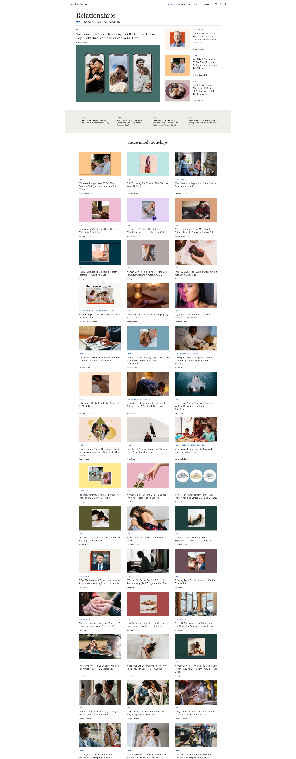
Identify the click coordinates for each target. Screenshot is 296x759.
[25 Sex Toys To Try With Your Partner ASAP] (148, 518)
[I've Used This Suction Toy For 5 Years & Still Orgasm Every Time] (100, 518)
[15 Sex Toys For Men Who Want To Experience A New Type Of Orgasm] (196, 518)
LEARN (181, 4)
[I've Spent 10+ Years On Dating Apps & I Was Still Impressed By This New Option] (148, 210)
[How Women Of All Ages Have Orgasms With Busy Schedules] (100, 210)
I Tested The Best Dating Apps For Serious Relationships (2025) (95, 121)
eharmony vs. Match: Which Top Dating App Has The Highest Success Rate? (130, 122)
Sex (105, 22)
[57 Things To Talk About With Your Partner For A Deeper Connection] (100, 735)
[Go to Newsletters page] (216, 4)
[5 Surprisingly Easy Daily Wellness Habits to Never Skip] (100, 295)
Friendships (88, 22)
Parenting (114, 22)
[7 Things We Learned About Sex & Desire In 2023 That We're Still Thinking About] (178, 90)
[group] (148, 121)
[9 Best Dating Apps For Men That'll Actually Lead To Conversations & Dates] (196, 210)
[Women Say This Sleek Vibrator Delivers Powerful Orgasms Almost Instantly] (148, 252)
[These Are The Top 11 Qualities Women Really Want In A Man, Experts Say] (100, 646)
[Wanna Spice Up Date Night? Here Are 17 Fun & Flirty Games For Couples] (148, 735)
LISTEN (193, 4)
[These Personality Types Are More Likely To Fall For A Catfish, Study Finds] (100, 338)
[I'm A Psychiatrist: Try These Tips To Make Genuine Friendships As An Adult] (178, 39)
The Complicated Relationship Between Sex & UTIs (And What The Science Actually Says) (166, 122)
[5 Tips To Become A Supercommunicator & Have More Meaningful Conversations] (100, 561)
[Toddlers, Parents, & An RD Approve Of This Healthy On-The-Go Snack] (100, 475)
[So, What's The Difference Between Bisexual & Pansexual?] (196, 295)
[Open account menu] (225, 4)
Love (99, 22)
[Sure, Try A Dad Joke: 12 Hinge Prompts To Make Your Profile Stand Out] (196, 692)
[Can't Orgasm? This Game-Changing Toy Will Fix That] (148, 295)
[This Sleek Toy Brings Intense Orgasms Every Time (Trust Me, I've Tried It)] (148, 604)
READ (171, 4)
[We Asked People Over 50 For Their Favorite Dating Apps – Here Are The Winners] (178, 65)
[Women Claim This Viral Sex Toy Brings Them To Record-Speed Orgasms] (148, 475)
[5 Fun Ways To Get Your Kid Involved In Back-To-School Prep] (196, 429)
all (78, 22)
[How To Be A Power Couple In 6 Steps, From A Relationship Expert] (148, 429)
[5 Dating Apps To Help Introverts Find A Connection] (196, 561)
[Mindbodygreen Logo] (79, 4)
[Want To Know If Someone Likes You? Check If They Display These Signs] (196, 735)
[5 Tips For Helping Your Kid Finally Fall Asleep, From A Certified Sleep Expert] (148, 384)
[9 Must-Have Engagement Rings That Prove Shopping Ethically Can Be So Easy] (196, 475)
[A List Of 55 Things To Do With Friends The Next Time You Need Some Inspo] (196, 604)
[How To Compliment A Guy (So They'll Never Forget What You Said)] (100, 692)
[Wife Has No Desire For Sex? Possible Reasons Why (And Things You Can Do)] (148, 561)
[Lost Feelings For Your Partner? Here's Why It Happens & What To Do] (148, 692)
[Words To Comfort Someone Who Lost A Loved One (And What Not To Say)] (100, 604)
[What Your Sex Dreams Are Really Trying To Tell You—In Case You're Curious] (148, 646)
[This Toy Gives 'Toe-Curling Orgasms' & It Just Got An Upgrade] (196, 252)
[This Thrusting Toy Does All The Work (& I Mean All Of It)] (148, 164)
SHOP (206, 4)
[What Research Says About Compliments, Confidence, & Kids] (196, 164)
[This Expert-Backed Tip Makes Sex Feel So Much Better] (100, 384)
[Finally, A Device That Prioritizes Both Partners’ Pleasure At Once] (100, 252)
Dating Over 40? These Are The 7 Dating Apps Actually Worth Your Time (202, 122)
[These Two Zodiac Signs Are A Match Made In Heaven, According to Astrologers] (196, 384)
